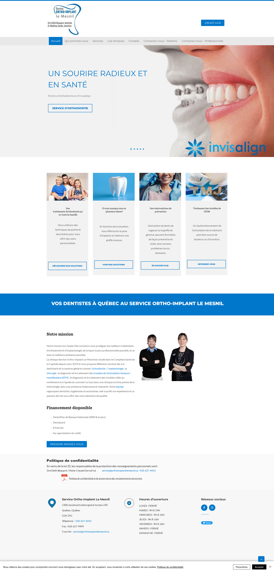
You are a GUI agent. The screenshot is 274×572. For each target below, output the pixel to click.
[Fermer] (270, 566)
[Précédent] (17, 101)
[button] (97, 41)
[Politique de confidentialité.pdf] (64, 478)
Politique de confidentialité (170, 567)
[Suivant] (256, 101)
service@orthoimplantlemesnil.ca (120, 470)
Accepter (259, 567)
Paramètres (242, 567)
